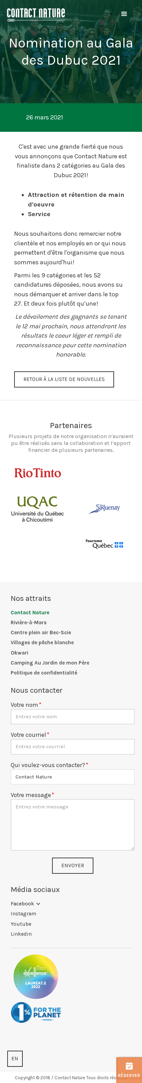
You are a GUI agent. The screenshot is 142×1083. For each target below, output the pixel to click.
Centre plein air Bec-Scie (41, 632)
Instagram (23, 914)
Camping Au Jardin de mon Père (50, 663)
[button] (124, 14)
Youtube (21, 924)
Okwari (19, 653)
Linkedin (21, 934)
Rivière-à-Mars (29, 622)
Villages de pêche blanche (42, 642)
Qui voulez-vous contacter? (48, 765)
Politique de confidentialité (44, 673)
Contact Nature (30, 612)
